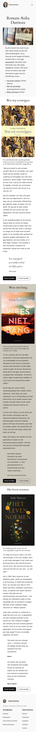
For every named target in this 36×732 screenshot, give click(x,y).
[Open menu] (32, 5)
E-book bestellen (23, 278)
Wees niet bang (12, 92)
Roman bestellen (9, 278)
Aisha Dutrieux (13, 4)
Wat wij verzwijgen (13, 86)
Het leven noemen (13, 81)
